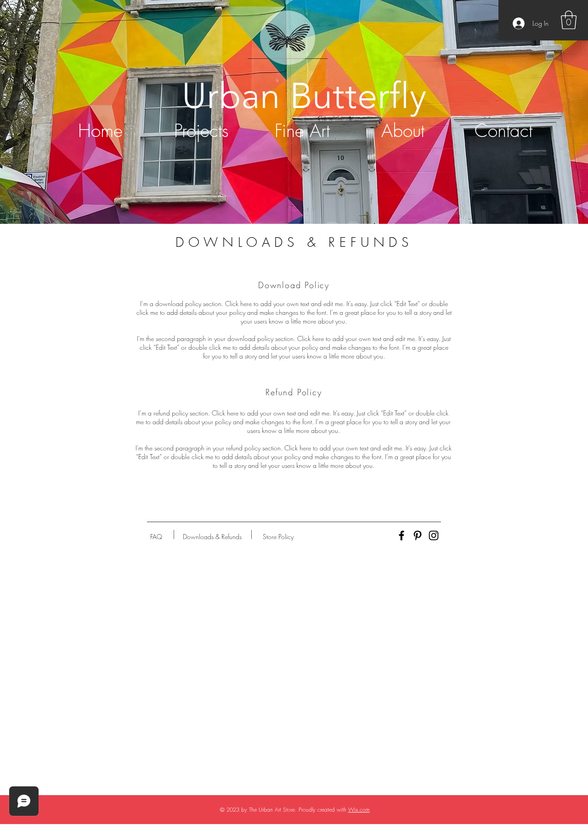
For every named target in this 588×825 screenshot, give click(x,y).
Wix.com (359, 810)
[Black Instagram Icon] (433, 535)
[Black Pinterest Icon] (417, 535)
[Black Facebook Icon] (401, 535)
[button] (569, 20)
